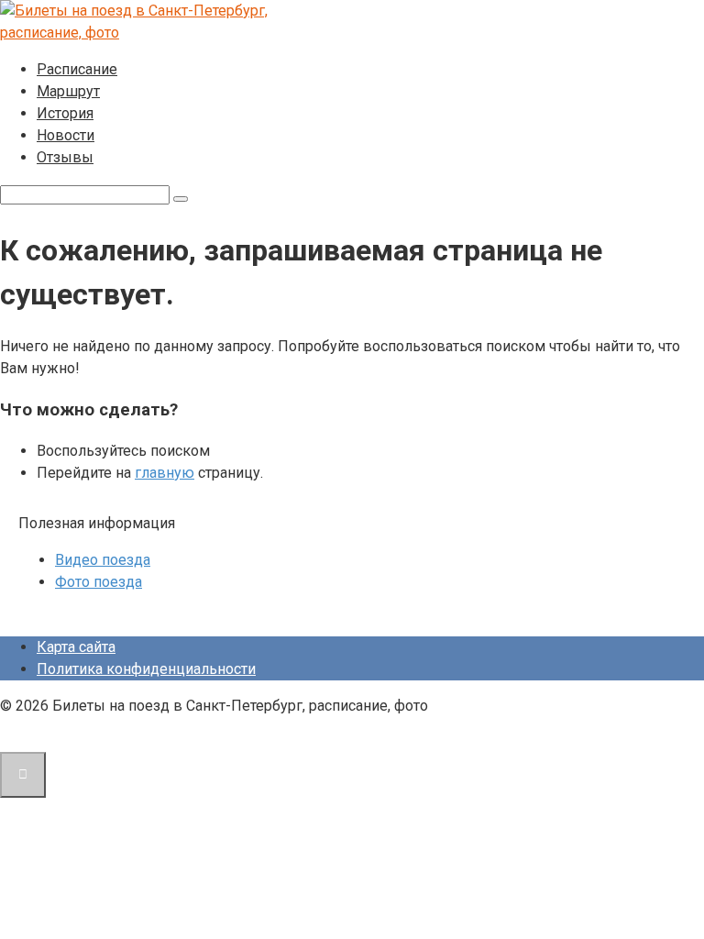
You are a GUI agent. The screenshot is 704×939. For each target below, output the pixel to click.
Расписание (77, 69)
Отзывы (65, 157)
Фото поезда (98, 582)
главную (164, 472)
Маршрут (68, 91)
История (65, 113)
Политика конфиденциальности (146, 669)
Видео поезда (102, 560)
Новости (65, 135)
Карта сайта (76, 647)
